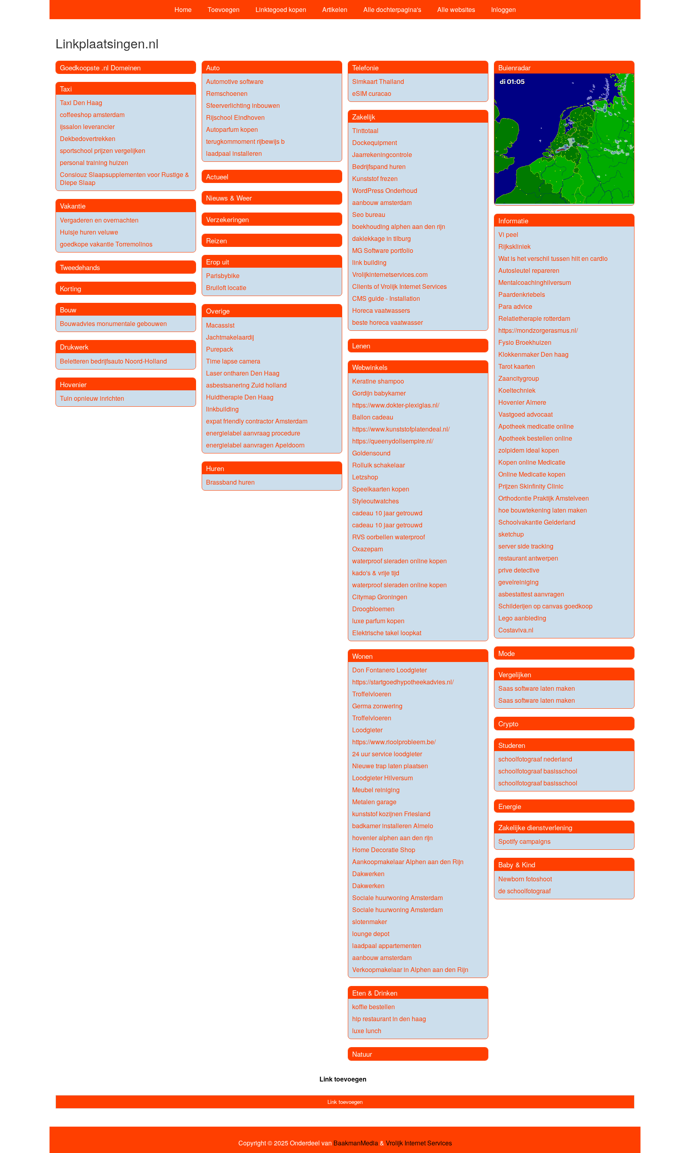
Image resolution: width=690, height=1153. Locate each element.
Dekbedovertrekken (87, 138)
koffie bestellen (373, 1006)
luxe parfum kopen (378, 620)
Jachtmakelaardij (230, 337)
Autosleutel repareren (528, 270)
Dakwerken (368, 873)
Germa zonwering (377, 705)
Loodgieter (367, 729)
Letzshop (365, 476)
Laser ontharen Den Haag (243, 373)
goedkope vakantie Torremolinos (106, 243)
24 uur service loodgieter (387, 753)
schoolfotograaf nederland (535, 758)
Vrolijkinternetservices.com (390, 274)
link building (369, 262)
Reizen (216, 240)
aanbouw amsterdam (382, 202)
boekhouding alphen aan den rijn (398, 226)
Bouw (68, 309)
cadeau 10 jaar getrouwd (387, 512)
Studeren (511, 745)
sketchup (511, 534)
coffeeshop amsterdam (92, 114)
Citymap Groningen (379, 596)
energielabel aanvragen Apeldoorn (255, 444)
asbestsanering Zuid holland (246, 385)
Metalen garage (374, 801)
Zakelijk (363, 116)
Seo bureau (368, 214)
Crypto (508, 723)
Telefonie (365, 67)
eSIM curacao (371, 93)
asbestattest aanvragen (531, 593)
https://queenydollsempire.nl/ (392, 440)
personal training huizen (94, 162)
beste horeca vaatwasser (387, 322)
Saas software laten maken (536, 688)
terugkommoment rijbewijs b (245, 141)
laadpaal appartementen (386, 945)
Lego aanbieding (522, 617)
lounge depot (370, 933)
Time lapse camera (233, 361)
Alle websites (456, 9)
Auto (213, 67)
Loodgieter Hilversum (382, 777)
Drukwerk (74, 347)
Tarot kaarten (516, 366)
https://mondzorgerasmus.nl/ (538, 330)
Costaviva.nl (515, 629)
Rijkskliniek (514, 246)
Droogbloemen (373, 608)
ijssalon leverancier (87, 126)
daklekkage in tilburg (381, 238)
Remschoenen (227, 93)
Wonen (362, 656)
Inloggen (503, 9)
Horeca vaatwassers (381, 310)
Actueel (217, 176)
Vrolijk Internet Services (419, 1143)
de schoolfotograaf (524, 890)
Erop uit (217, 261)
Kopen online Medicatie (531, 462)
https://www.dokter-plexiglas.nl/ (395, 405)
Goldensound (371, 452)
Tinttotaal (365, 130)
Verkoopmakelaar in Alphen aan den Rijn (410, 969)
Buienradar (514, 67)
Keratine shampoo (378, 381)
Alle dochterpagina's (392, 9)
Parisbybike (223, 275)
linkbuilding (222, 408)
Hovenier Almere (522, 402)
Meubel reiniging (376, 789)
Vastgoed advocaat (525, 414)
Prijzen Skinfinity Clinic (530, 486)
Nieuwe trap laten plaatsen (390, 765)
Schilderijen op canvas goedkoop (545, 605)
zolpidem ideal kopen (528, 450)
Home (183, 9)
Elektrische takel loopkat (386, 632)
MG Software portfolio (382, 250)
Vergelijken (514, 674)
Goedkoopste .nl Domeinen (100, 67)
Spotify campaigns (524, 841)
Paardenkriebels (521, 294)
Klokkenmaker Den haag (533, 354)
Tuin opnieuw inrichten (92, 398)
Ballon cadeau (372, 416)
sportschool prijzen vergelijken (102, 150)
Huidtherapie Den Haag (240, 397)
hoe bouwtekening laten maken (542, 510)
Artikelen (334, 9)
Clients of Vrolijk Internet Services (399, 286)
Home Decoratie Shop (383, 849)
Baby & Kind (516, 864)
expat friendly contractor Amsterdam (256, 420)
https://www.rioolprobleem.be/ (394, 741)
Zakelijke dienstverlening (535, 827)
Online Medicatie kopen (531, 474)
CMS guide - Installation (386, 298)
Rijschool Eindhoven (235, 117)
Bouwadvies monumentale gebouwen (113, 323)
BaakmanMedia (355, 1143)
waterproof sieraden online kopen (399, 560)
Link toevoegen (343, 1078)
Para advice (515, 306)
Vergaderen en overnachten (99, 220)
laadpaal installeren (234, 153)
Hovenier (73, 384)
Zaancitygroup (518, 378)
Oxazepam (367, 548)
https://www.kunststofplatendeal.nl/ (401, 428)
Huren (215, 468)
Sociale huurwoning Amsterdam (397, 897)
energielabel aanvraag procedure (253, 432)
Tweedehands (80, 267)
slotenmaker (369, 921)
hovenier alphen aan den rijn (392, 837)
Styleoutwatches (375, 500)
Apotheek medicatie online (536, 426)
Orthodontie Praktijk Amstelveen (543, 498)
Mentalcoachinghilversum (534, 282)
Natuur (362, 1054)
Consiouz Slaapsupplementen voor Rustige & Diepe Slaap (124, 178)
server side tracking (525, 546)
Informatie (513, 220)
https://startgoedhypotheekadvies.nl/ (403, 681)
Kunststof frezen (375, 178)
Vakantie (72, 206)
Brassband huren (230, 482)
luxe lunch (366, 1030)
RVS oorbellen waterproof (388, 536)
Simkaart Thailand (378, 81)
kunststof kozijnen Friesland (391, 813)
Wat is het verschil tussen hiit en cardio (553, 258)
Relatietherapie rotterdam (534, 318)
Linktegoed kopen (281, 9)
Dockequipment (374, 142)
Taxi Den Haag (81, 102)
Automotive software (235, 81)
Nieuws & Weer (229, 198)
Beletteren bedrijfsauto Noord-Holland (113, 361)
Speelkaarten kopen (380, 488)
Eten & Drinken (374, 993)
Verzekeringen (227, 219)
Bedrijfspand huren (379, 166)
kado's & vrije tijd (375, 572)
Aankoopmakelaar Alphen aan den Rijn (408, 861)
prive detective (518, 570)
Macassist (220, 325)
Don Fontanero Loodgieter (389, 669)
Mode (506, 653)
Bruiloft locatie (226, 287)
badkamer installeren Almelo (392, 825)
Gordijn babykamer (379, 393)
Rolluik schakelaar (378, 464)
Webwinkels (370, 367)
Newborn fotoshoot (525, 878)
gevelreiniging (518, 581)
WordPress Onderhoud (384, 190)
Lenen (361, 345)
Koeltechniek (516, 390)
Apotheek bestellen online (535, 438)
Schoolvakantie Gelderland (536, 522)
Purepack (219, 349)
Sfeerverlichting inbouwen (243, 105)
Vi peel (508, 234)
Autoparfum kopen (232, 129)
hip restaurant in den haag (389, 1018)
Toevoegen (224, 9)
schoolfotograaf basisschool (537, 770)
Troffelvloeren (371, 693)
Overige (218, 311)
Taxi (66, 88)
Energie (509, 806)
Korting (70, 288)
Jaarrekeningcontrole (382, 154)
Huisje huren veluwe (89, 232)
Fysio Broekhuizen (524, 342)
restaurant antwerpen (528, 558)
